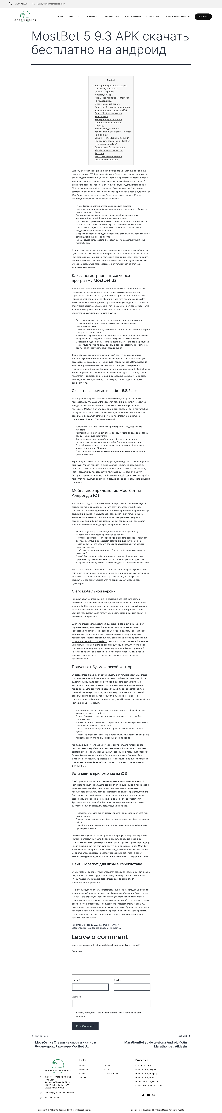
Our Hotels (90, 16)
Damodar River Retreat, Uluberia (150, 1085)
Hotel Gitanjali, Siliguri (145, 1069)
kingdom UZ (115, 927)
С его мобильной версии (107, 104)
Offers (107, 1069)
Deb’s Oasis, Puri (143, 1065)
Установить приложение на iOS (111, 110)
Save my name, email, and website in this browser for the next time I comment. (109, 1014)
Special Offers (133, 16)
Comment (78, 951)
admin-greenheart (110, 924)
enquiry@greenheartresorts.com (59, 1092)
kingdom (104, 927)
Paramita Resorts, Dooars (147, 1081)
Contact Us (152, 16)
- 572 (89, 927)
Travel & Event (111, 1074)
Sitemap (83, 1078)
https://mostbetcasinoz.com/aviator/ (89, 641)
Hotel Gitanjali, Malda (145, 1078)
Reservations (111, 16)
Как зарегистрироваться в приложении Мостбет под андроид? (108, 122)
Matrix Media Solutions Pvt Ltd (170, 1110)
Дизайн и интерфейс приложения (112, 138)
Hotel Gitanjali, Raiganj (146, 1074)
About (107, 1065)
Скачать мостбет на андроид (110, 147)
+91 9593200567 (53, 1098)
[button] (203, 16)
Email (117, 980)
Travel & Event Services (177, 16)
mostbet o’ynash (91, 369)
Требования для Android (107, 128)
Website (76, 996)
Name (76, 980)
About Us (74, 16)
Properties (84, 1069)
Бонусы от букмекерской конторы (112, 107)
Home (60, 16)
